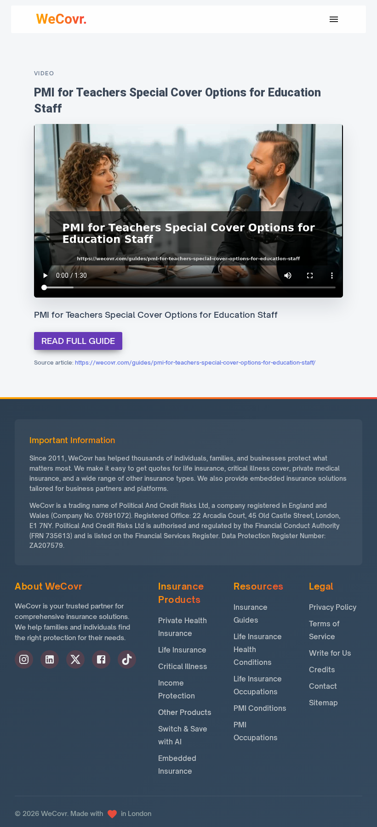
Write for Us (330, 653)
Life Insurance (182, 650)
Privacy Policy (332, 607)
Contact (323, 686)
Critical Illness (182, 666)
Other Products (184, 712)
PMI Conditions (260, 708)
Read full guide (78, 341)
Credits (322, 669)
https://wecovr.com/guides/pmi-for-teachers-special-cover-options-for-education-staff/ (195, 362)
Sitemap (323, 702)
